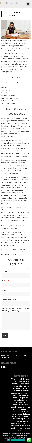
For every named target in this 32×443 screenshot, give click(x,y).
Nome (5, 271)
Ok (8, 440)
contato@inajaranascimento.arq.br (15, 355)
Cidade (5, 281)
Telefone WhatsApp (10, 299)
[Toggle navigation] (28, 4)
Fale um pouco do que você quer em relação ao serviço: (15, 309)
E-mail (5, 290)
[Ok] (30, 436)
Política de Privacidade (18, 440)
